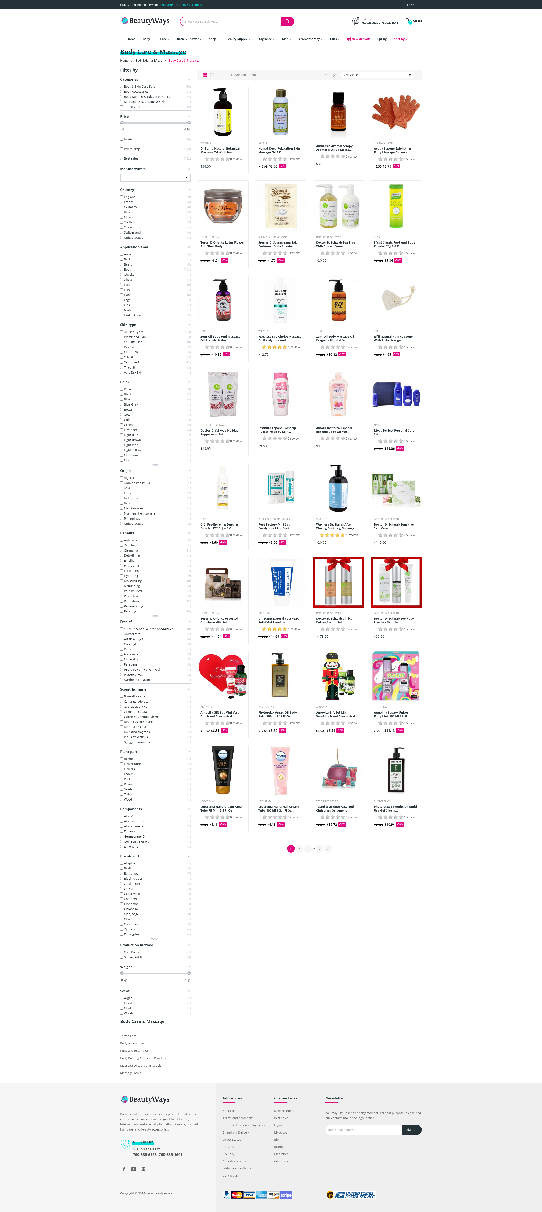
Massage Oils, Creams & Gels (141, 1065)
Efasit (378, 237)
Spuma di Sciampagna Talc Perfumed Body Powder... (277, 244)
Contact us (230, 1175)
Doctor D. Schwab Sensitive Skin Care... (394, 526)
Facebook (124, 1169)
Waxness (206, 143)
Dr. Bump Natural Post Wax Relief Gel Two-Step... (278, 620)
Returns (228, 1147)
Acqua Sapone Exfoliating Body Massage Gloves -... (392, 150)
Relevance (377, 74)
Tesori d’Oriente (211, 237)
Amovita (206, 707)
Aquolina (380, 707)
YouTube (134, 1169)
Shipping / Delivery (236, 1132)
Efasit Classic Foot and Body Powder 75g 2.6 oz (394, 244)
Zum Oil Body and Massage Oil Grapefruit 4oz (220, 338)
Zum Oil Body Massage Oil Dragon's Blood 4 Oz (335, 338)
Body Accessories (132, 1043)
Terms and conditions (238, 1118)
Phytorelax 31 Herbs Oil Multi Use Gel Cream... (395, 808)
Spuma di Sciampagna (273, 237)
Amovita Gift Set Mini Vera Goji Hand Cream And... (219, 714)
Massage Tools (130, 1073)
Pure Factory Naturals (274, 519)
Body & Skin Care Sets (135, 1051)
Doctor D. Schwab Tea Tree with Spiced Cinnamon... (335, 244)
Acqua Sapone (383, 143)
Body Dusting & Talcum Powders (143, 1058)
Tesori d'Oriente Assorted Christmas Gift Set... (219, 620)
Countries (281, 1161)
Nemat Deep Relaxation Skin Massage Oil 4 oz (279, 150)
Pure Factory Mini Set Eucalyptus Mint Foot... (275, 526)
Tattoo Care (128, 1036)
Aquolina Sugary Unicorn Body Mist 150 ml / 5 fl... (392, 714)
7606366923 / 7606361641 (379, 23)
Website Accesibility (237, 1168)
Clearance (281, 1154)
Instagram (143, 1169)
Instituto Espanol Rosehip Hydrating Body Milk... (277, 430)
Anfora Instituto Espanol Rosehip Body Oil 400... (334, 430)
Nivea (377, 425)
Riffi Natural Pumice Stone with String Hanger (393, 338)
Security (228, 1154)
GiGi (203, 519)
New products (284, 1111)
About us (229, 1111)
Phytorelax (266, 707)
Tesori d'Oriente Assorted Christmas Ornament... (335, 808)
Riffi (376, 331)
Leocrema (207, 801)
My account (282, 1132)
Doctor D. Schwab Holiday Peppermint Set (219, 432)
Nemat (262, 143)
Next (328, 849)
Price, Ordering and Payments (244, 1125)
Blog (277, 1140)
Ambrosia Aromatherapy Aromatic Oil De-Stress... (334, 148)
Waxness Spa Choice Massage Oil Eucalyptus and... (279, 338)
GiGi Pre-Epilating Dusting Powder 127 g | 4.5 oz (219, 526)
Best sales (281, 1118)
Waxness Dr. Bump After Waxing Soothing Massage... (336, 526)
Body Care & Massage (142, 1021)
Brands (279, 1147)
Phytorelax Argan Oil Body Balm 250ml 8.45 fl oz (277, 714)
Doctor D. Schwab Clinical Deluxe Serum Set (334, 620)
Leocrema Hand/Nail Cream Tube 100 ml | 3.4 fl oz (278, 808)
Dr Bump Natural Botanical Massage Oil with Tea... (220, 150)
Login (278, 1125)
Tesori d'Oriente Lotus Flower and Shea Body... (222, 244)
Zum (203, 331)
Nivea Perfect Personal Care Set (394, 432)
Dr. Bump (264, 613)
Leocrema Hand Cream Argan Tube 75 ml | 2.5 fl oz (221, 808)
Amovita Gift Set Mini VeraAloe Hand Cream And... (337, 714)
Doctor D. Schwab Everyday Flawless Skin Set (394, 620)
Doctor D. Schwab (328, 237)
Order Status (232, 1140)
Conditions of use (235, 1161)
